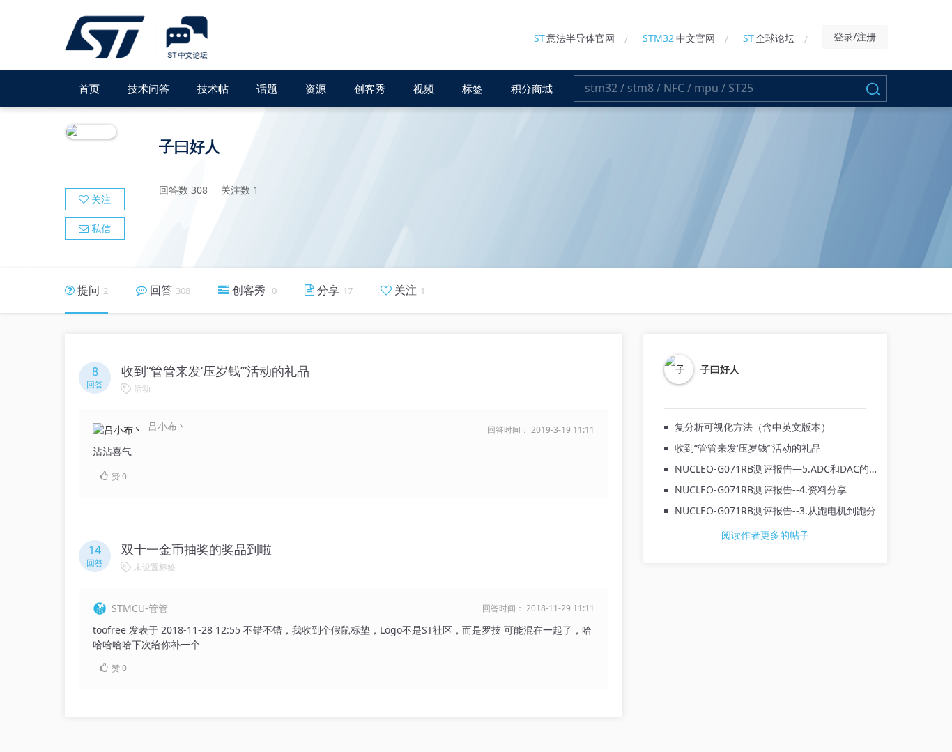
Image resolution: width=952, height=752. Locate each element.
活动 (142, 388)
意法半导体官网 (574, 38)
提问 (91, 290)
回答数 (183, 190)
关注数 (240, 190)
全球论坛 (768, 38)
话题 (266, 88)
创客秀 (369, 88)
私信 (100, 228)
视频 (423, 88)
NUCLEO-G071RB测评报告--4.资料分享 (761, 489)
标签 (472, 88)
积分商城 (532, 88)
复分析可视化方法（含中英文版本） (753, 426)
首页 (89, 88)
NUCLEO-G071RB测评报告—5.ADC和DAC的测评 (782, 468)
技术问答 (148, 88)
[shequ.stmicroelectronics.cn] (138, 38)
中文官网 (679, 38)
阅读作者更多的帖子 (765, 535)
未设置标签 (155, 567)
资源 (315, 88)
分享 (333, 290)
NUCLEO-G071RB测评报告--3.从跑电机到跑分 (775, 510)
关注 (100, 199)
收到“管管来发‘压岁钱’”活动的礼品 (748, 447)
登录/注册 (855, 36)
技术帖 (213, 88)
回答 (168, 290)
